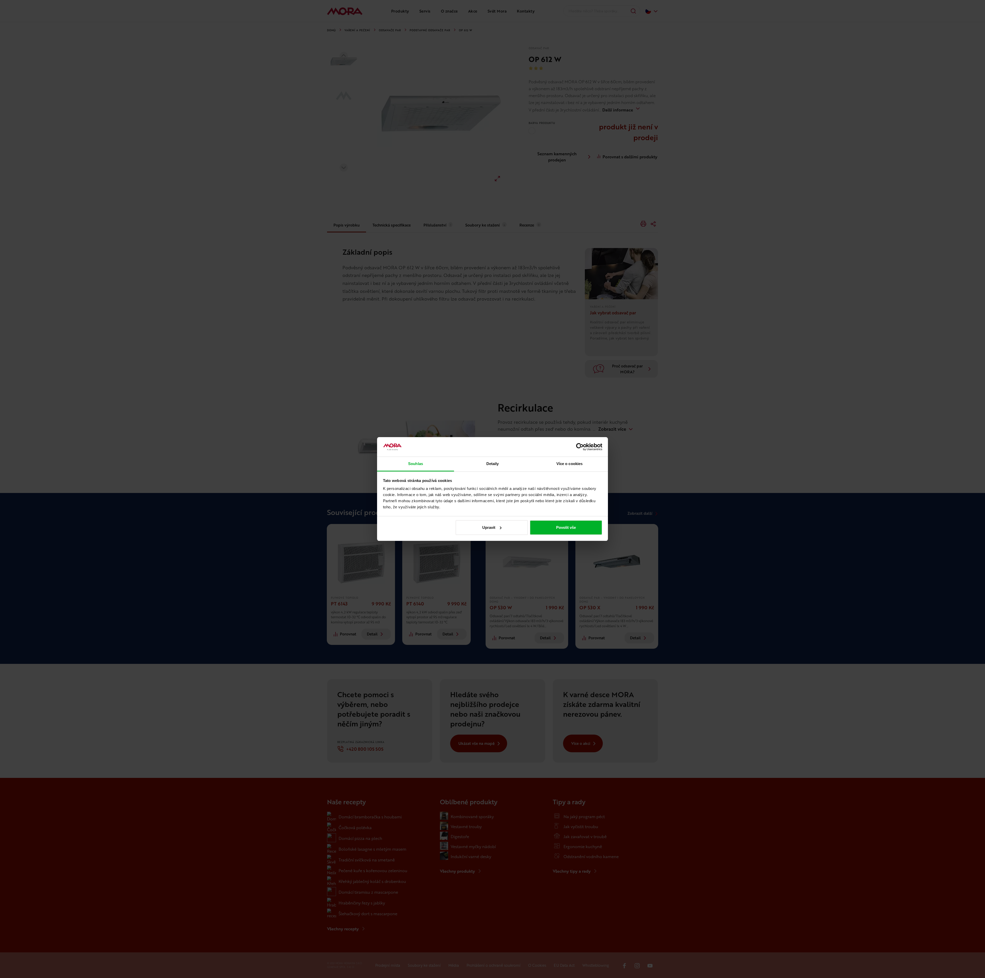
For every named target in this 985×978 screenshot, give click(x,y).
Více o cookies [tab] (569, 463)
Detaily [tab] (492, 463)
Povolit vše (566, 527)
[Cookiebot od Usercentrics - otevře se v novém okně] (579, 447)
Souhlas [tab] (415, 463)
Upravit (488, 527)
